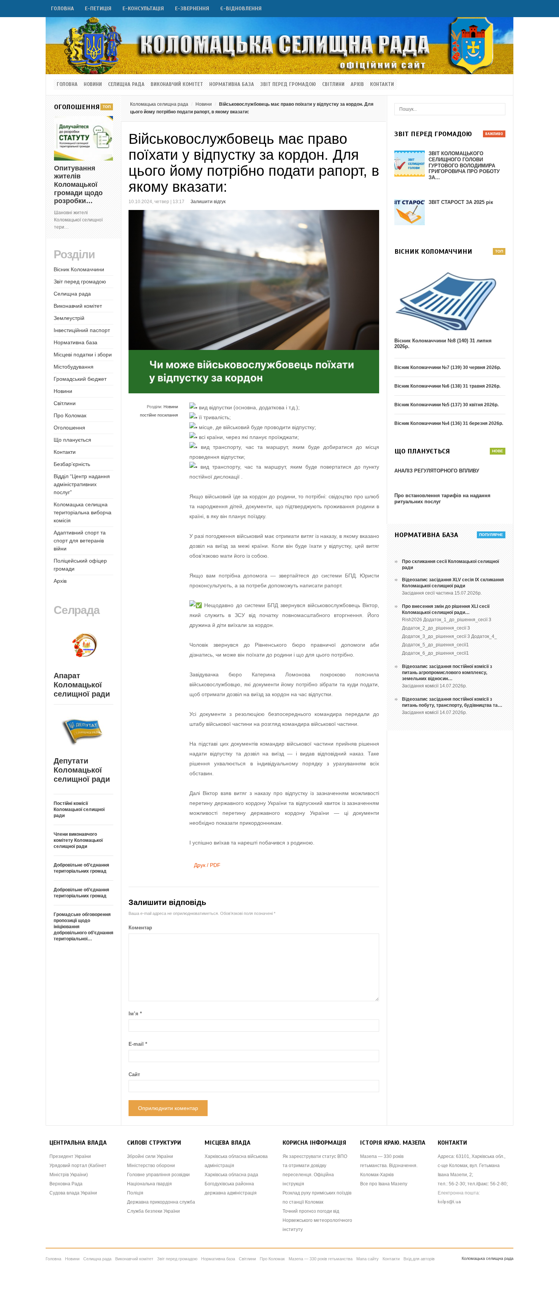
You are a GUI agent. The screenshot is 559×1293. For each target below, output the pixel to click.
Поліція (135, 1193)
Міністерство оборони (151, 1165)
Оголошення (69, 428)
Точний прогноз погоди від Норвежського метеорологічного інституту (317, 1220)
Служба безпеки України (153, 1211)
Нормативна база (231, 84)
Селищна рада (126, 84)
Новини (93, 84)
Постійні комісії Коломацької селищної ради (79, 809)
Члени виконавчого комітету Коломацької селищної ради (78, 840)
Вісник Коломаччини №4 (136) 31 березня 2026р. (448, 423)
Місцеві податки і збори (83, 354)
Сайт (134, 1074)
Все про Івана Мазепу (383, 1183)
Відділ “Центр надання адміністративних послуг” (82, 484)
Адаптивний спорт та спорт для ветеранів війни (80, 541)
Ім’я (135, 1013)
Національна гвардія (149, 1183)
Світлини (333, 84)
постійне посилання (159, 415)
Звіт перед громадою (288, 84)
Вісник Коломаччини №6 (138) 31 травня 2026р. (447, 386)
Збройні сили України (150, 1156)
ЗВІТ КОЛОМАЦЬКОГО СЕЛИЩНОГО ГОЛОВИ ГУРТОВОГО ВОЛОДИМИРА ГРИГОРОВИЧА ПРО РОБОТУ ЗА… (464, 165)
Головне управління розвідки (158, 1174)
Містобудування (74, 367)
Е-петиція (98, 8)
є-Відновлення (241, 8)
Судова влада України (73, 1193)
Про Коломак (70, 415)
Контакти (382, 84)
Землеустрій (69, 318)
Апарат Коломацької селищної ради (82, 684)
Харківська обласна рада (231, 1174)
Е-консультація (143, 8)
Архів (357, 84)
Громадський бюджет (80, 379)
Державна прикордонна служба (161, 1202)
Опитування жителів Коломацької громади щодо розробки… (78, 184)
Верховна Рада (66, 1183)
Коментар (140, 927)
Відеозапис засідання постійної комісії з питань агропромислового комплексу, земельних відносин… (447, 672)
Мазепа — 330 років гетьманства (321, 1258)
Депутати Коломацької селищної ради (82, 770)
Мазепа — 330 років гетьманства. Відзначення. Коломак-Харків (389, 1165)
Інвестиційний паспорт (82, 330)
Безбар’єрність (72, 464)
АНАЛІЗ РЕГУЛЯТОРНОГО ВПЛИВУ (436, 471)
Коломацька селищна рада (159, 104)
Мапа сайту (367, 1258)
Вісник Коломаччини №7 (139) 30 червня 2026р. (447, 367)
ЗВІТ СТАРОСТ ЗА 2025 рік (461, 202)
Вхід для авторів (419, 1258)
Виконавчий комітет (177, 84)
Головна (62, 8)
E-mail (138, 1044)
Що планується (72, 440)
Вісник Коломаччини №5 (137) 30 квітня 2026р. (446, 404)
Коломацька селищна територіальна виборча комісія (82, 512)
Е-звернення (192, 8)
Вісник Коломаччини (79, 269)
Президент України (70, 1156)
